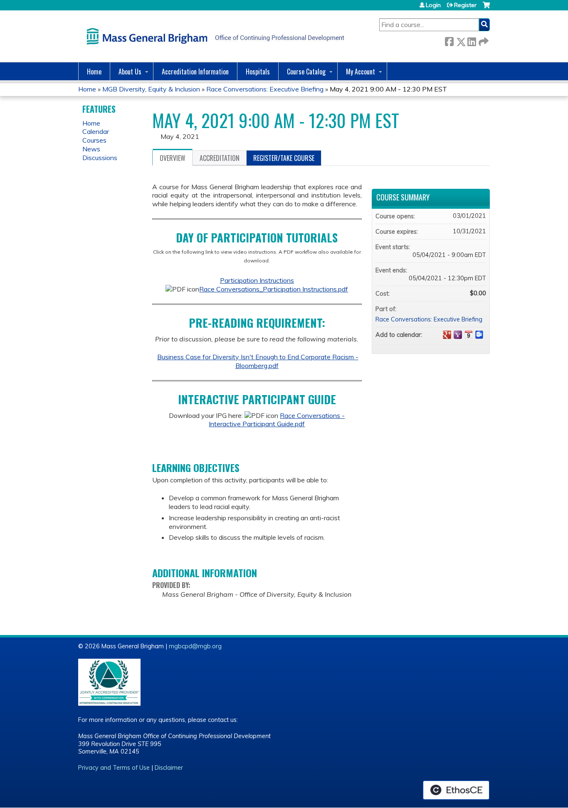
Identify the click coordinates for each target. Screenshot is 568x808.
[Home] (213, 36)
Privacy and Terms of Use (114, 767)
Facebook (449, 40)
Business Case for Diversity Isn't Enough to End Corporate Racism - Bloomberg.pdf (257, 361)
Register (465, 5)
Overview (172, 158)
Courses (94, 140)
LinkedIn (471, 40)
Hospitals (258, 72)
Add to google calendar (447, 335)
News (91, 149)
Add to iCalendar (468, 334)
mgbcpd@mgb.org (195, 646)
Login (433, 5)
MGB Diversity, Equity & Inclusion (151, 89)
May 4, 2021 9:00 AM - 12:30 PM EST (388, 89)
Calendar (95, 131)
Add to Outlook (479, 335)
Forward (483, 40)
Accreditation (220, 158)
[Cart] (486, 8)
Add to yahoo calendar (458, 335)
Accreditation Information (195, 72)
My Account (360, 72)
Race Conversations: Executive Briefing (265, 89)
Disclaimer (169, 767)
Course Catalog (306, 72)
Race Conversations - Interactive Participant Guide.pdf (277, 419)
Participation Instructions (257, 280)
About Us (130, 72)
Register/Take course (283, 158)
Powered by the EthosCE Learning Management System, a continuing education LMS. (456, 790)
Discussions (99, 157)
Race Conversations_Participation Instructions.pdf (273, 289)
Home (94, 72)
